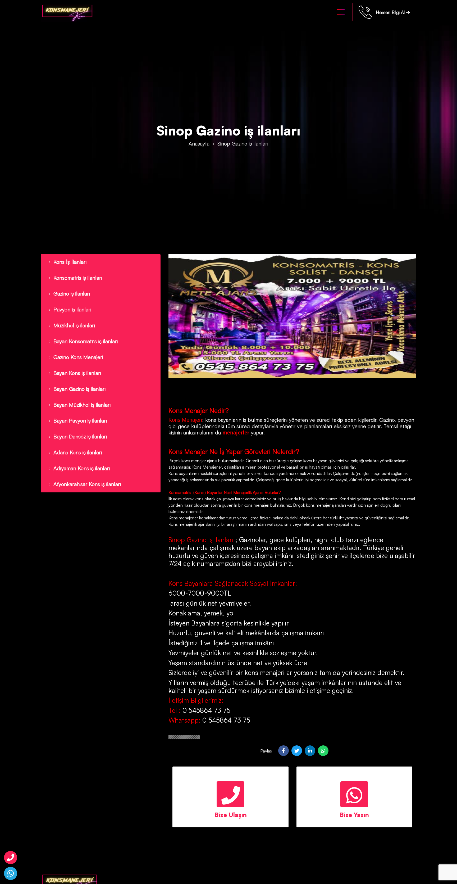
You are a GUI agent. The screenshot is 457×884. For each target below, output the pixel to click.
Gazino (387, 419)
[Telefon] (10, 857)
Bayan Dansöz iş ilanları (77, 427)
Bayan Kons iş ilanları (75, 367)
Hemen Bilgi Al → (391, 12)
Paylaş (266, 751)
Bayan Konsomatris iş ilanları (83, 337)
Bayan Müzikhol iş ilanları (79, 397)
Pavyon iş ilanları (70, 307)
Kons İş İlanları (68, 261)
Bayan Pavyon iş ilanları (77, 412)
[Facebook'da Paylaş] (283, 750)
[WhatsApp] (10, 873)
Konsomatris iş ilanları (76, 276)
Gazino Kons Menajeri (76, 352)
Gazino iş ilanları (70, 291)
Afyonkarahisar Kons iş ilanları (84, 472)
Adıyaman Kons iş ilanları (78, 457)
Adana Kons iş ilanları (75, 442)
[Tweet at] (296, 750)
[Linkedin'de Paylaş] (310, 750)
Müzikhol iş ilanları (72, 322)
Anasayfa (199, 143)
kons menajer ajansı (198, 460)
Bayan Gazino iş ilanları (77, 382)
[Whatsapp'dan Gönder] (323, 750)
